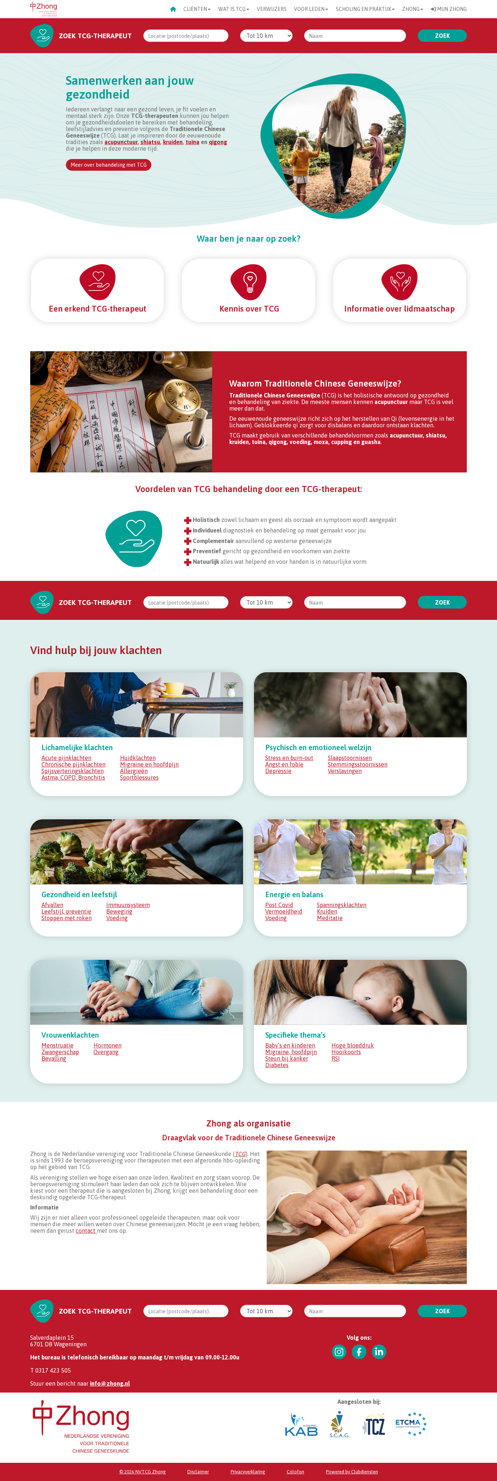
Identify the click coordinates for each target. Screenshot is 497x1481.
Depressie (278, 771)
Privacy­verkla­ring (248, 1471)
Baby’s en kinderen (290, 1045)
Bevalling (53, 1058)
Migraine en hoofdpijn (149, 764)
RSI (335, 1058)
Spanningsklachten (341, 905)
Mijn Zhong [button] (451, 9)
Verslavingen (345, 771)
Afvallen (52, 905)
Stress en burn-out (289, 758)
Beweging (119, 911)
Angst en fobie (284, 764)
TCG (240, 1154)
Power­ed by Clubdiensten (352, 1471)
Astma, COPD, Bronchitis (73, 777)
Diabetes (277, 1065)
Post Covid (279, 905)
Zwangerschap (60, 1052)
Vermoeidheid (283, 911)
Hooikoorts (346, 1052)
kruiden (173, 142)
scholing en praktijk (363, 9)
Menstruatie (57, 1045)
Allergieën (134, 771)
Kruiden (327, 911)
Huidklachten (138, 758)
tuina (192, 142)
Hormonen (108, 1045)
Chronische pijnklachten (73, 764)
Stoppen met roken (66, 918)
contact (86, 1230)
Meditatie (330, 918)
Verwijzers (272, 9)
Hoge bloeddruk (352, 1045)
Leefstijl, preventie (66, 911)
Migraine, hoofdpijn (291, 1052)
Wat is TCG (232, 9)
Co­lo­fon (295, 1471)
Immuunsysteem (128, 905)
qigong (218, 142)
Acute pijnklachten (66, 758)
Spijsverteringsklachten (72, 771)
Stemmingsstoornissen (357, 764)
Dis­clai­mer (198, 1471)
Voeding (117, 918)
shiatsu (150, 142)
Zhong (411, 9)
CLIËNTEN (195, 9)
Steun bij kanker (286, 1058)
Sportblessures (139, 777)
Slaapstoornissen (350, 758)
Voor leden (309, 9)
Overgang (106, 1052)
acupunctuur (121, 142)
